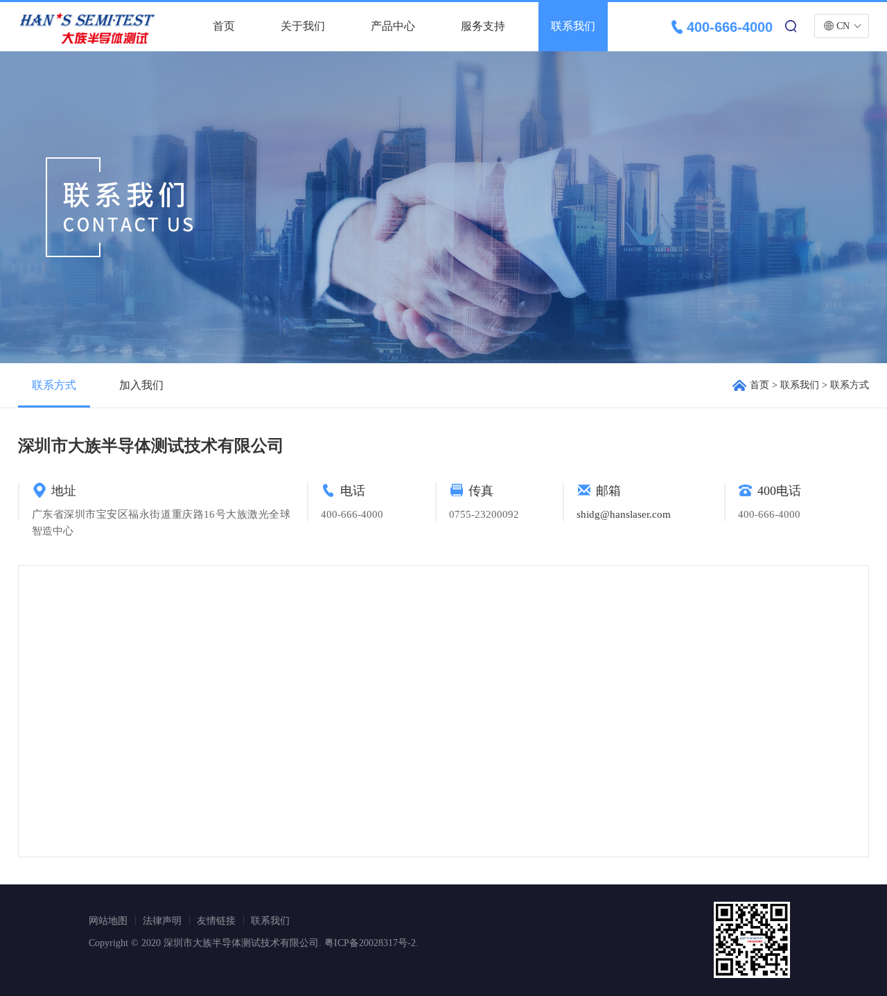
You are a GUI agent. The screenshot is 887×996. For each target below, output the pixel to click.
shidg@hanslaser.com (624, 514)
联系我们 (573, 26)
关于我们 (303, 26)
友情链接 (216, 921)
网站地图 (108, 921)
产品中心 (393, 26)
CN (843, 26)
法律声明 (162, 921)
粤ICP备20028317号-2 (370, 943)
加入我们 (141, 385)
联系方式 (54, 385)
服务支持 (483, 26)
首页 (224, 26)
